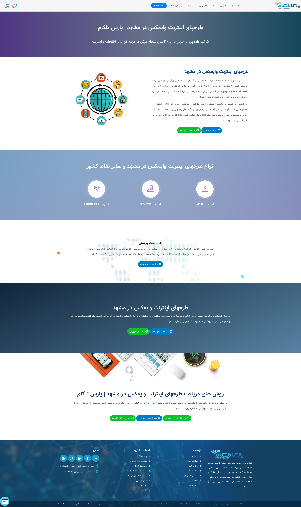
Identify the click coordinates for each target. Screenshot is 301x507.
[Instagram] (71, 458)
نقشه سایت (193, 471)
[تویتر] (95, 458)
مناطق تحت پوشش (149, 264)
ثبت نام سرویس (137, 331)
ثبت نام (144, 485)
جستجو (195, 456)
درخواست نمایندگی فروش (136, 471)
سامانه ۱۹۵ (63, 504)
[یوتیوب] (79, 458)
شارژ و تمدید (142, 490)
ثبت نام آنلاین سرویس (175, 418)
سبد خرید (7, 5)
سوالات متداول (192, 461)
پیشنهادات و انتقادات (138, 461)
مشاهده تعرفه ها (187, 130)
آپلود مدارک (142, 456)
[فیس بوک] (87, 458)
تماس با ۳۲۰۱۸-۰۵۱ (121, 418)
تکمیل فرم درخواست (148, 418)
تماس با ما (193, 485)
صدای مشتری (141, 480)
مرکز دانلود (193, 466)
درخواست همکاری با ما (137, 475)
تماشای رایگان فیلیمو (189, 475)
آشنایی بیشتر (210, 130)
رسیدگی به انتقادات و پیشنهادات (86, 504)
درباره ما (194, 480)
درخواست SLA (141, 466)
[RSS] (63, 458)
